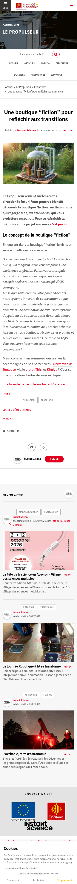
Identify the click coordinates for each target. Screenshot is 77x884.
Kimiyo (52, 369)
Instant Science (26, 130)
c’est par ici (58, 224)
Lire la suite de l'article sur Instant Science (34, 384)
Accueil (13, 63)
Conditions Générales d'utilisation (52, 841)
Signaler (13, 431)
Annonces (62, 63)
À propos (56, 75)
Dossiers (19, 75)
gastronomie (51, 512)
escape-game (47, 607)
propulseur (47, 400)
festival (48, 695)
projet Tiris (34, 369)
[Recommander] (43, 447)
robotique (28, 607)
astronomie (31, 695)
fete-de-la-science (28, 512)
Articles (29, 63)
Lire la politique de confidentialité (20, 868)
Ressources (38, 75)
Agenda (45, 63)
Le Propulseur (21, 32)
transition (29, 400)
